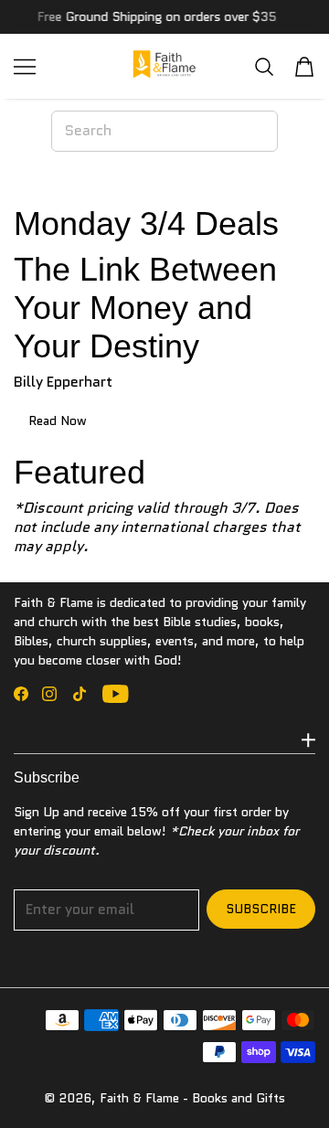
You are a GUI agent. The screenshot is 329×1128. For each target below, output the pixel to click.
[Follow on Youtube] (115, 694)
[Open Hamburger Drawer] (25, 67)
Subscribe (261, 908)
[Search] (264, 66)
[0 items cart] (304, 67)
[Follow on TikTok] (79, 694)
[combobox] (164, 131)
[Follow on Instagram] (49, 694)
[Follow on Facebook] (21, 694)
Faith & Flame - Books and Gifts (192, 1098)
